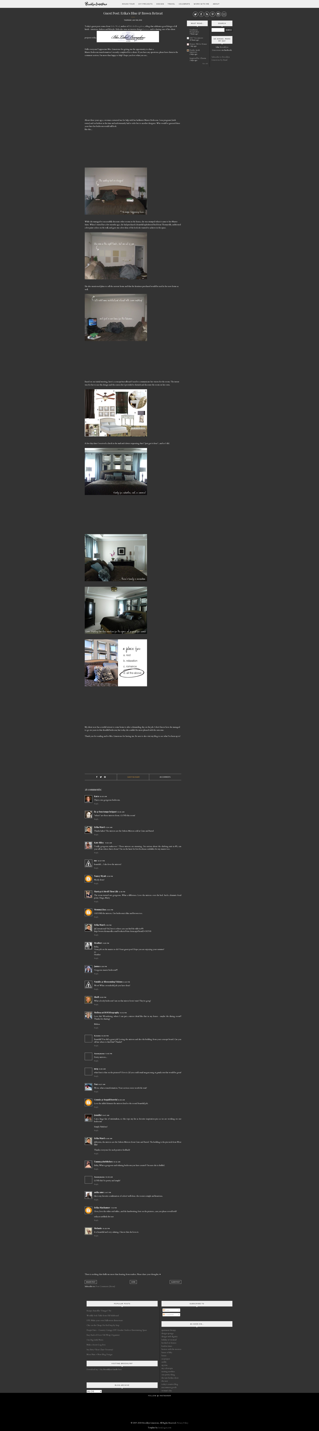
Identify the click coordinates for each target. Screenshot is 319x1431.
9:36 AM (121, 1100)
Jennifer (98, 1115)
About (216, 4)
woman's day (166, 1390)
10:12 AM (116, 1162)
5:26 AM (102, 1069)
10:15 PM (123, 1013)
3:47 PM (108, 1192)
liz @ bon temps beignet (105, 811)
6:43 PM (126, 982)
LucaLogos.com (164, 1427)
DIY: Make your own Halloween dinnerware (105, 1320)
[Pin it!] (105, 777)
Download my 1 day (95, 1369)
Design (160, 4)
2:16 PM (110, 876)
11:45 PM (108, 1054)
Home (133, 1282)
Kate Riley (99, 842)
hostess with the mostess (171, 1349)
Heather (98, 943)
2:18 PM (122, 892)
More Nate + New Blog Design (99, 1354)
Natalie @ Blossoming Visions (108, 981)
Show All (205, 64)
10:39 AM (109, 1177)
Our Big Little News (95, 1340)
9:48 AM (108, 1138)
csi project (165, 1359)
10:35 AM (120, 812)
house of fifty (166, 1352)
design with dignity (169, 1336)
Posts (166, 1310)
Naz (96, 1084)
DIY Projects (145, 4)
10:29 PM (105, 1036)
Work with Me (201, 4)
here (112, 1369)
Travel (171, 4)
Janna (97, 966)
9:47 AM (106, 1115)
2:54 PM (110, 910)
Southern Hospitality (194, 31)
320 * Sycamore (196, 38)
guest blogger (133, 777)
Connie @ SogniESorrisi (105, 1099)
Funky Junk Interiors (195, 51)
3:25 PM (106, 943)
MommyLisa (100, 909)
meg (96, 1068)
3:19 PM (108, 925)
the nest (164, 1381)
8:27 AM (102, 1084)
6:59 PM (103, 997)
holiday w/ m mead (168, 1340)
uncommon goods (169, 1387)
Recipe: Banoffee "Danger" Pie (99, 1310)
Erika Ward (115, 26)
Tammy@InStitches (103, 1161)
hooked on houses (168, 1343)
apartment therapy (168, 1330)
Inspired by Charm (198, 58)
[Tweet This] (101, 777)
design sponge (167, 1333)
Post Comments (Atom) (105, 1286)
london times (166, 1346)
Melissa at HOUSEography (106, 1012)
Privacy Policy (182, 1423)
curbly (163, 1362)
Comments (169, 1314)
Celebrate (184, 4)
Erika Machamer (102, 1207)
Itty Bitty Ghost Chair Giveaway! (100, 1349)
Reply (96, 804)
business (146, 29)
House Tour (128, 4)
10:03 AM (103, 796)
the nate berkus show (170, 1378)
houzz (163, 1355)
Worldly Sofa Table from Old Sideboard (103, 1315)
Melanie (98, 1228)
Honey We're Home (198, 44)
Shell (96, 997)
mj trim (164, 1365)
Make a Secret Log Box (96, 1344)
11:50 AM (108, 843)
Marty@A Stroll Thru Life (106, 891)
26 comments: (165, 777)
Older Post (175, 1282)
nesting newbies (168, 1371)
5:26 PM (103, 966)
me (95, 860)
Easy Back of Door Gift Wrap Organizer (103, 1335)
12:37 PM (101, 861)
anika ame (99, 1192)
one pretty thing (168, 1374)
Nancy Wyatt (100, 876)
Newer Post (90, 1282)
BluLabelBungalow (136, 26)
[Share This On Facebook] (97, 777)
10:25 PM (106, 1228)
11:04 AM (108, 827)
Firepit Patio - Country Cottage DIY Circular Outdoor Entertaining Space (117, 1330)
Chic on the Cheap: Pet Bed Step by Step (103, 1325)
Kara (96, 796)
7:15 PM (114, 1208)
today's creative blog (169, 1384)
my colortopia (167, 1368)
